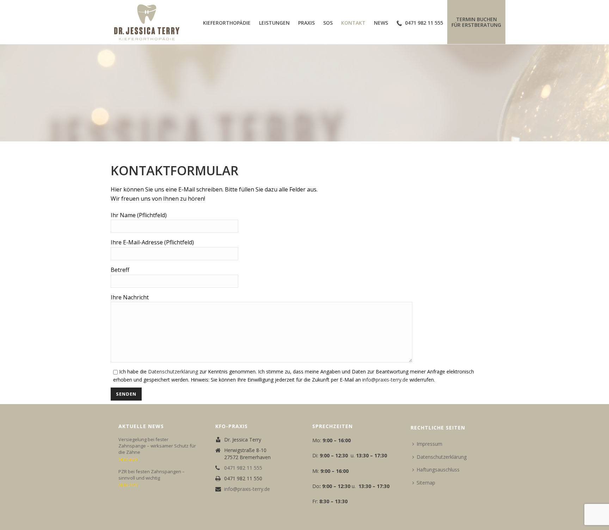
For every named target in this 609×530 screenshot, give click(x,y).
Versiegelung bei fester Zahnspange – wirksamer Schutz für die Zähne (157, 445)
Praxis (306, 22)
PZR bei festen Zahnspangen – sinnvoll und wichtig (151, 474)
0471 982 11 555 (424, 22)
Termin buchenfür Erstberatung (476, 22)
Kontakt (353, 22)
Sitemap (426, 482)
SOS (328, 22)
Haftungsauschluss (438, 469)
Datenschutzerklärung (173, 371)
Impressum (429, 443)
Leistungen (274, 22)
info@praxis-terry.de (385, 379)
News (381, 22)
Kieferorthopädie (227, 22)
